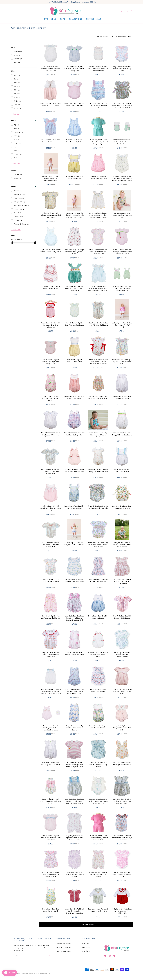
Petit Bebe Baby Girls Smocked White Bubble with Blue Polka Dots (50, 69)
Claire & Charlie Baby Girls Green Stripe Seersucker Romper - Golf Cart (122, 288)
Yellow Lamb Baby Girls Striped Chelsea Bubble (74, 361)
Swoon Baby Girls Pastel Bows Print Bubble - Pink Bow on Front (50, 801)
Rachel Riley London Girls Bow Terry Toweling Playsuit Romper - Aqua (98, 142)
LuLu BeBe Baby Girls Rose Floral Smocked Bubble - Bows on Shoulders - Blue (74, 801)
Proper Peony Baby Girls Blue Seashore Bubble (98, 617)
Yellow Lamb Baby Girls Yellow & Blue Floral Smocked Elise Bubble (50, 215)
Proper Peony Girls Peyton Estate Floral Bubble (98, 727)
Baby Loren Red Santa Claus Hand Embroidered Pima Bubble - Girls (122, 911)
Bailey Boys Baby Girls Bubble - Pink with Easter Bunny (50, 104)
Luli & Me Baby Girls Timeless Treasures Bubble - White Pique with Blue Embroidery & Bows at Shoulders (51, 692)
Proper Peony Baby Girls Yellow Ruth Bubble (74, 177)
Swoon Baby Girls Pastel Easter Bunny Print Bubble (50, 580)
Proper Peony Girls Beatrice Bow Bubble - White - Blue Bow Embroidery (50, 435)
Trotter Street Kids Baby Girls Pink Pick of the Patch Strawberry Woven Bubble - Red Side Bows (98, 363)
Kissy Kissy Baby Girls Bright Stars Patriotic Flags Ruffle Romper (74, 252)
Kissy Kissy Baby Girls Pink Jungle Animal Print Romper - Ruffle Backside (74, 838)
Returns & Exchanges (63, 947)
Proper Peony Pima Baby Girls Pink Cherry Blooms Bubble (50, 398)
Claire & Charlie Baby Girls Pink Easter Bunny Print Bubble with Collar (98, 252)
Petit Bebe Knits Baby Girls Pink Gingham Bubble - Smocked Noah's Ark (51, 728)
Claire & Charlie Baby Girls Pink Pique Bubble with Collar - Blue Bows (50, 838)
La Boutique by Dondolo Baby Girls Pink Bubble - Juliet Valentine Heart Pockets (74, 215)
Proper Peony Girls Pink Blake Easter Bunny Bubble (74, 397)
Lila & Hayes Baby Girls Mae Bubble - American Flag (50, 287)
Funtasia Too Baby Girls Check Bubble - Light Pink (98, 177)
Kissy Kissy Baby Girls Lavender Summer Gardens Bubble (74, 874)
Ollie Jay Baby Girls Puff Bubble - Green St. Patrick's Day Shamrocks (122, 545)
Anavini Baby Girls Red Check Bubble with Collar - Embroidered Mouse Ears (74, 911)
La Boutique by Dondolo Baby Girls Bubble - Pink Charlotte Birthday (50, 178)
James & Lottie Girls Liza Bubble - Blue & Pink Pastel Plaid (98, 105)
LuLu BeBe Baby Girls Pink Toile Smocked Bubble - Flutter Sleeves (122, 581)
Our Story (85, 943)
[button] (54, 19)
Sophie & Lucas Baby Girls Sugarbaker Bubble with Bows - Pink (50, 508)
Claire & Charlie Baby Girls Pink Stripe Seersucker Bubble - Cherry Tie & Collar (122, 252)
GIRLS (53, 19)
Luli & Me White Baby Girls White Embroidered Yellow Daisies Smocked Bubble (98, 215)
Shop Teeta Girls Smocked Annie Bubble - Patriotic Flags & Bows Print (122, 838)
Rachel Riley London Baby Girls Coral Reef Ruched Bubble (98, 435)
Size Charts (86, 951)
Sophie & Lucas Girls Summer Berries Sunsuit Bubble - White (98, 655)
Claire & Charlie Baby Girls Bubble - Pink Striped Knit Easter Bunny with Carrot (74, 764)
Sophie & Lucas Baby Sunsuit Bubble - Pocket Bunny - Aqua (50, 251)
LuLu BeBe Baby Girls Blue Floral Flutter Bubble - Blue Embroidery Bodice (122, 801)
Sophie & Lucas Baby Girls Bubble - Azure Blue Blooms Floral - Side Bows (98, 801)
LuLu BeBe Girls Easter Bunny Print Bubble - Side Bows (122, 507)
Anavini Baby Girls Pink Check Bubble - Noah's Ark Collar (74, 104)
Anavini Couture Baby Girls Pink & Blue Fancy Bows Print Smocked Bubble (98, 69)
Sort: (99, 37)
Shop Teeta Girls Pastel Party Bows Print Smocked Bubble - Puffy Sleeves (98, 545)
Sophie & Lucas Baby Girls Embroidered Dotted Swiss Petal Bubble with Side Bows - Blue (98, 289)
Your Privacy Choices (63, 951)
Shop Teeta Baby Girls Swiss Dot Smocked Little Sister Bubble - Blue (50, 471)
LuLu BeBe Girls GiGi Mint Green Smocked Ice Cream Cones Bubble (74, 288)
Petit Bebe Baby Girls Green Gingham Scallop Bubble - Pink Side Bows (122, 142)
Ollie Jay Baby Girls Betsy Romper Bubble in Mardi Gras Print (122, 215)
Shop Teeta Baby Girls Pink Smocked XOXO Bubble (122, 617)
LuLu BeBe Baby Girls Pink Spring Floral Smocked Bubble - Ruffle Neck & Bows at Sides (122, 106)
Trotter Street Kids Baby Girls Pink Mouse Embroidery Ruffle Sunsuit (51, 325)
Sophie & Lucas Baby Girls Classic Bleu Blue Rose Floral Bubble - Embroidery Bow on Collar (122, 179)
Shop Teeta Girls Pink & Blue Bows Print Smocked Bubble (98, 324)
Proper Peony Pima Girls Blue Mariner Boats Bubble (74, 507)
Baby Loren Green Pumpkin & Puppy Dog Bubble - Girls (98, 910)
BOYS (62, 19)
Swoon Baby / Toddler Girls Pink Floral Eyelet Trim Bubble (98, 397)
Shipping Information (63, 943)
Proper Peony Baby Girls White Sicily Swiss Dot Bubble (51, 763)
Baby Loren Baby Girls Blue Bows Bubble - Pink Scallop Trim (122, 69)
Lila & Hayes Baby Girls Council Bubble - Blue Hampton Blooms (122, 655)
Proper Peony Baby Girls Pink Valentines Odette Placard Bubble (122, 691)
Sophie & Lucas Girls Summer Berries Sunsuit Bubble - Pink (74, 470)
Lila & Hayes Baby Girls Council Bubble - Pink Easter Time (122, 874)
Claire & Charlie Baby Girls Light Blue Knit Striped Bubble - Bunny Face (74, 69)
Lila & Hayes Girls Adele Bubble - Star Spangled (98, 690)
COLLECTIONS (75, 19)
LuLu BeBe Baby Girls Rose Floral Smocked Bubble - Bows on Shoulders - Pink (74, 618)
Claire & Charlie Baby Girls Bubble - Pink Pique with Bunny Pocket (50, 362)
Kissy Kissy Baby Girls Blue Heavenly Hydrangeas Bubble (74, 580)
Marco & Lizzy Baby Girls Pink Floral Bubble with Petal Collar (98, 507)
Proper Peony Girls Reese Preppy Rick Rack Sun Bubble (122, 434)
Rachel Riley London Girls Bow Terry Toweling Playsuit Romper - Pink (98, 838)
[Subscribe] (49, 955)
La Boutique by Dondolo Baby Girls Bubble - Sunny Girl (74, 544)
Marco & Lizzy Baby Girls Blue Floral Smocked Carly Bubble (98, 764)
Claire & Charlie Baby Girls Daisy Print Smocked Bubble (74, 324)
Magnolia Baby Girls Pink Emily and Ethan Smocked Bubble (122, 728)
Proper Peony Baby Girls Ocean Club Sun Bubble (50, 910)
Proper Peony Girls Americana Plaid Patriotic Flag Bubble (74, 434)
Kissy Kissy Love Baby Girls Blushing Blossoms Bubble (122, 763)
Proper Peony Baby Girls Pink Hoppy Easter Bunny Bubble (98, 470)
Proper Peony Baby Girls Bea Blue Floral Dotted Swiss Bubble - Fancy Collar (74, 691)
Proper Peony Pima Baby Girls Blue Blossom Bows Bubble (74, 728)
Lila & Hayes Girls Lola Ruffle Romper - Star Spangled (98, 580)
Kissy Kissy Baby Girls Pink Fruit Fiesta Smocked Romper (51, 617)
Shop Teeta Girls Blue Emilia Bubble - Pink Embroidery (50, 141)
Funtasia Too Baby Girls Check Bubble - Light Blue (74, 141)
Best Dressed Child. (31, 973)
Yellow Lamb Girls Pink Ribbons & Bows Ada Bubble (74, 654)
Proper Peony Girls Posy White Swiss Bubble (122, 470)
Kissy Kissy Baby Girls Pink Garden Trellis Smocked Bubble (98, 874)
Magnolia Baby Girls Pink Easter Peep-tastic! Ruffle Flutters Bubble (50, 874)
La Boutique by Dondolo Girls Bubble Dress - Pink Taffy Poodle (122, 325)
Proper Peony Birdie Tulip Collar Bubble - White (122, 397)
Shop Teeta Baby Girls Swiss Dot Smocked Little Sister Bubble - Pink (50, 545)
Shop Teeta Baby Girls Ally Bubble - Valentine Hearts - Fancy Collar (51, 655)
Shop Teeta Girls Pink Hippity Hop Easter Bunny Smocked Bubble (122, 362)
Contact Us (86, 947)
